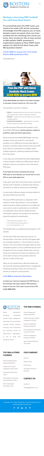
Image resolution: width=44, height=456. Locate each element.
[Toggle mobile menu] (40, 4)
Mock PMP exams (13, 130)
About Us (26, 358)
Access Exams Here (8, 59)
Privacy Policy (27, 365)
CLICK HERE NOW (9, 289)
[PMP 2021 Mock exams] (22, 73)
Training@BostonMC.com (31, 387)
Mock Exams (12, 100)
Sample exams (9, 33)
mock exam (17, 177)
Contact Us (26, 384)
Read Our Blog (28, 361)
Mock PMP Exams (25, 138)
